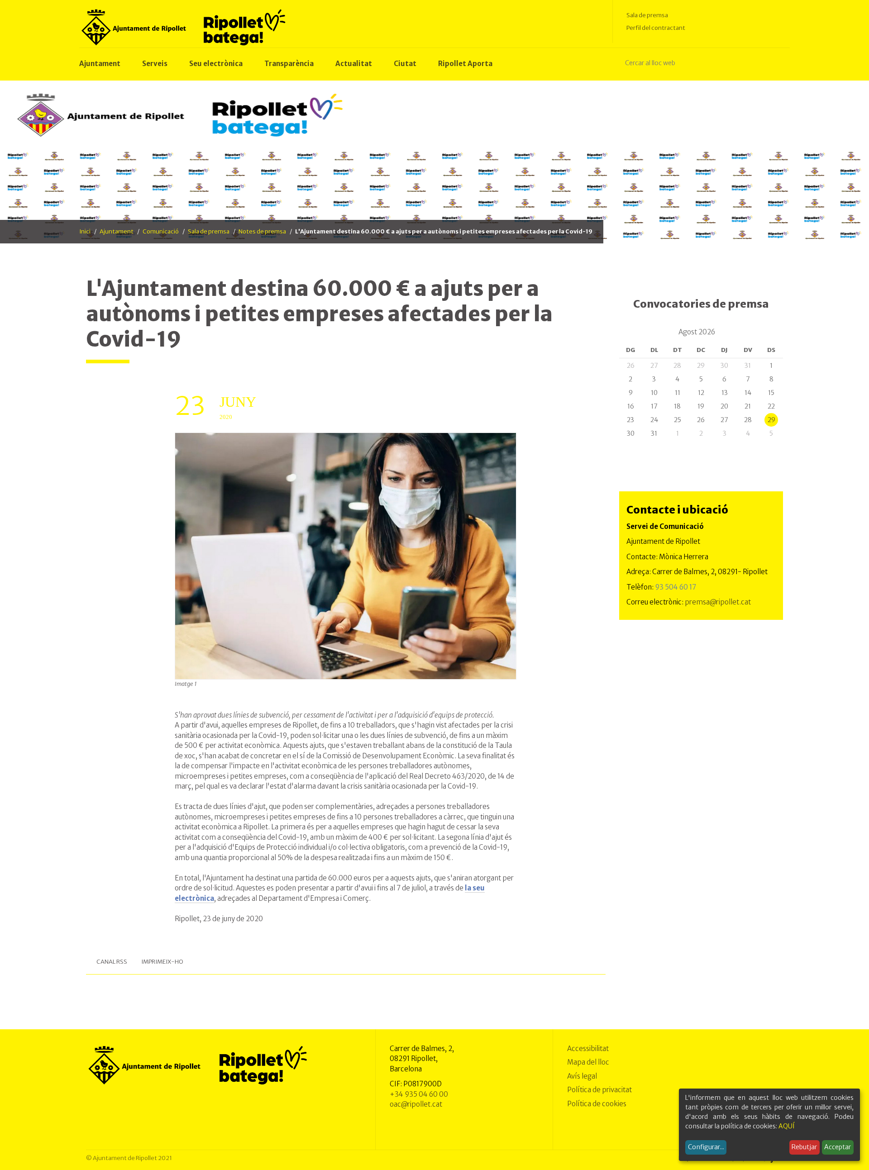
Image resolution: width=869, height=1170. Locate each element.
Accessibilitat (588, 1048)
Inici (85, 231)
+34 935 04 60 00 (419, 1094)
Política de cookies (596, 1103)
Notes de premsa (262, 231)
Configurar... (706, 1147)
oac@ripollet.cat (416, 1104)
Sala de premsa (647, 15)
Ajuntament (117, 231)
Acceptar (837, 1147)
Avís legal (582, 1076)
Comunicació (161, 231)
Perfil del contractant (655, 28)
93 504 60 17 (675, 587)
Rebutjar (804, 1147)
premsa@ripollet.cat (718, 602)
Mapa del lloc (588, 1062)
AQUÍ (786, 1126)
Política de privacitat (599, 1089)
